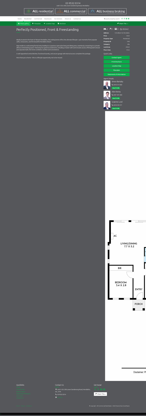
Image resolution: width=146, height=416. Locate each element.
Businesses (48, 19)
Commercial (38, 19)
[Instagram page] (126, 18)
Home (20, 19)
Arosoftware (126, 406)
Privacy (23, 406)
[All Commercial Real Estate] (39, 11)
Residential (27, 19)
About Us (68, 19)
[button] (112, 18)
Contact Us (77, 19)
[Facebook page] (122, 18)
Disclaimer (29, 406)
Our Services (58, 19)
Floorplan (116, 70)
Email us (60, 397)
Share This (123, 23)
